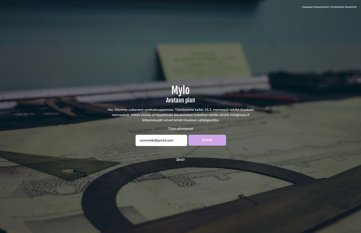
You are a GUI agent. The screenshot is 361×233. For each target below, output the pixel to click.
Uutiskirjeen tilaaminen (344, 7)
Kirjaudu (207, 140)
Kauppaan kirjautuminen (315, 7)
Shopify (180, 159)
